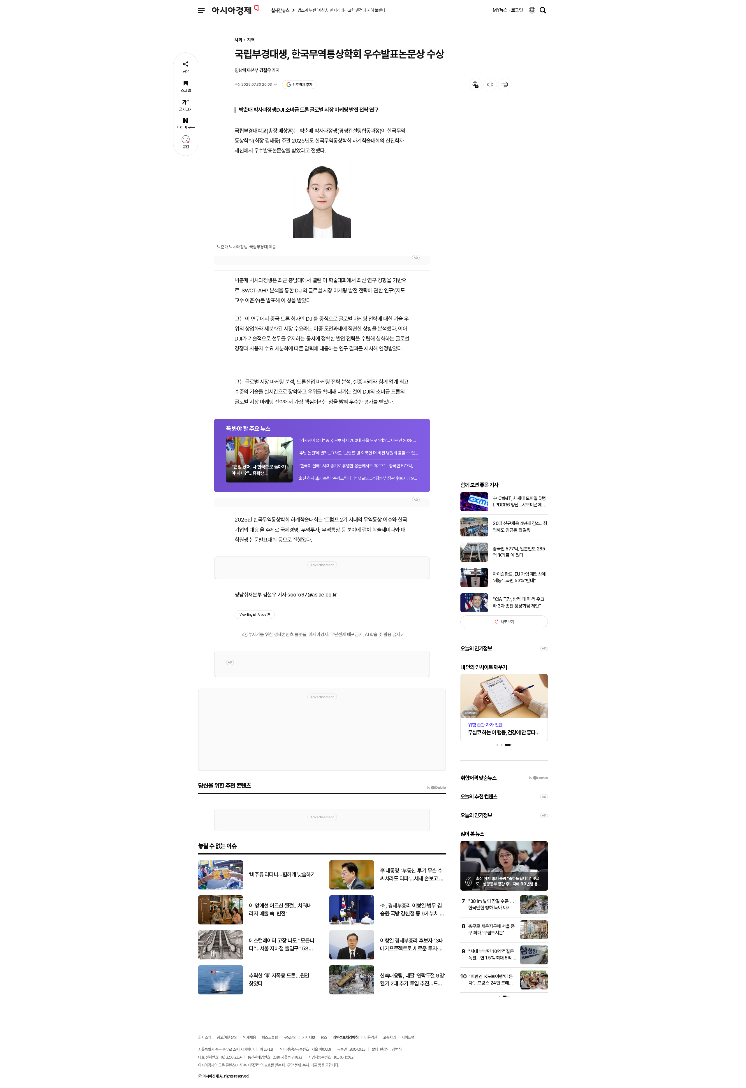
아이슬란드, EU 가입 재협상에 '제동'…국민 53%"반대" (519, 577)
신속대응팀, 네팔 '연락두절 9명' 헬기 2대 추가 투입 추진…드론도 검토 (412, 979)
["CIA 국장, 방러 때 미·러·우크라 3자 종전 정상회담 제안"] (474, 611)
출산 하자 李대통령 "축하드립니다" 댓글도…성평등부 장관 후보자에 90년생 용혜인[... (358, 478)
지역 (251, 40)
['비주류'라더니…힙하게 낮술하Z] (220, 888)
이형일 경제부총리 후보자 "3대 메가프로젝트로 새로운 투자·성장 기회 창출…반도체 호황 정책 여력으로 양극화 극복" (412, 944)
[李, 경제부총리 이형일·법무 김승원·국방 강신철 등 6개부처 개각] (351, 923)
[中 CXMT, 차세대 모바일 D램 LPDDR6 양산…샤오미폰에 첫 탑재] (474, 510)
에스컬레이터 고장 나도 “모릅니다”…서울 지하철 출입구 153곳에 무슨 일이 (281, 944)
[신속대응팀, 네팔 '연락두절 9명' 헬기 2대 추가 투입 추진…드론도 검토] (351, 993)
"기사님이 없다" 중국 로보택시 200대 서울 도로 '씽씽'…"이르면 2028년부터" (358, 440)
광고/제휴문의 (227, 1037)
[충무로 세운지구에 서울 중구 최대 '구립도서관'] (534, 938)
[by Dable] (436, 787)
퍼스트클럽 (270, 1037)
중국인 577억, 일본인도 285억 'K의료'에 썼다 (519, 552)
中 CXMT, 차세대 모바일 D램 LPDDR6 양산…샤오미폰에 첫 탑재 (520, 502)
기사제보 (308, 1037)
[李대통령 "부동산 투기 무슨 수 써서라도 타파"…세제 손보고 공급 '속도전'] (351, 888)
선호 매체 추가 (302, 85)
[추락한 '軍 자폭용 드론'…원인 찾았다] (220, 993)
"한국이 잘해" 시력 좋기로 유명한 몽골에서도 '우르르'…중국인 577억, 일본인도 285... (358, 465)
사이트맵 (408, 1037)
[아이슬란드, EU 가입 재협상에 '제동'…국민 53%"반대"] (474, 586)
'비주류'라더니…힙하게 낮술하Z (281, 874)
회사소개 (204, 1037)
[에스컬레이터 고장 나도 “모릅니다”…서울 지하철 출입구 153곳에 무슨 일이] (220, 958)
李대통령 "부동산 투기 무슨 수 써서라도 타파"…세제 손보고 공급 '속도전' (412, 874)
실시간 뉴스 (280, 10)
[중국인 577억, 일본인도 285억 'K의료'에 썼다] (474, 560)
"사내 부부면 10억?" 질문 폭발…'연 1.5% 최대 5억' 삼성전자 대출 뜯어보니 (491, 958)
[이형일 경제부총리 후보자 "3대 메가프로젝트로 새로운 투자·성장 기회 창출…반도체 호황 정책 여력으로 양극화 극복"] (351, 958)
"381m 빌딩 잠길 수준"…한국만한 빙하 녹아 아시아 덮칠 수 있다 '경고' (491, 908)
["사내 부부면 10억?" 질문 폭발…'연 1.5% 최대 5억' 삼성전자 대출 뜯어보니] (534, 963)
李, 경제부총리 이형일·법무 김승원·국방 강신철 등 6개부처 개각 (412, 909)
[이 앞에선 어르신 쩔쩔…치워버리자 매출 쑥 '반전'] (220, 923)
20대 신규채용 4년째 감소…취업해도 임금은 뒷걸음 (520, 527)
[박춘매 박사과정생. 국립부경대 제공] (322, 199)
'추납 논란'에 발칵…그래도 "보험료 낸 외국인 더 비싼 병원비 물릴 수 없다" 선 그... (358, 453)
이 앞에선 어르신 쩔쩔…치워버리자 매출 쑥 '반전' (280, 909)
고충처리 (389, 1037)
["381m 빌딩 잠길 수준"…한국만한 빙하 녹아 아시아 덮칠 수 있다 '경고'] (534, 913)
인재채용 (249, 1037)
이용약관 (370, 1037)
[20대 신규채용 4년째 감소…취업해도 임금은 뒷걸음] (474, 535)
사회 (238, 40)
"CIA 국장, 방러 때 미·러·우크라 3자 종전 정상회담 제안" (518, 602)
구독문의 (290, 1037)
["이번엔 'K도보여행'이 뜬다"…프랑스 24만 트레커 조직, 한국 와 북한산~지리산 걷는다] (534, 988)
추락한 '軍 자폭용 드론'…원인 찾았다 (279, 979)
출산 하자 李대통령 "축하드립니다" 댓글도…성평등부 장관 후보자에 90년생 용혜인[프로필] (508, 884)
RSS (324, 1037)
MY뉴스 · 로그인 (508, 10)
